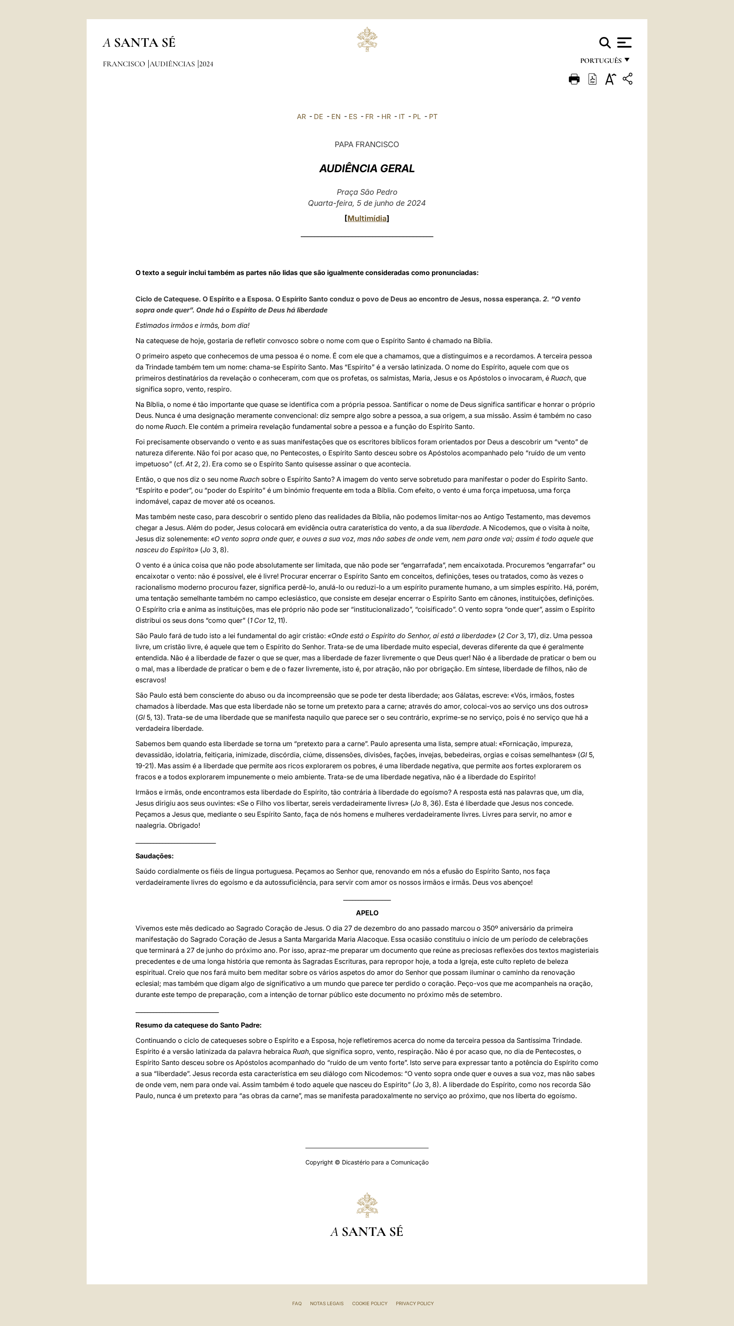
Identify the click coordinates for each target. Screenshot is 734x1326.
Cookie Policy (369, 1303)
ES (353, 116)
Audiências (173, 63)
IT (402, 116)
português (600, 62)
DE (318, 116)
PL (417, 116)
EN (336, 116)
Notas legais (327, 1303)
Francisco (125, 63)
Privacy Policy (415, 1303)
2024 (206, 63)
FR (369, 116)
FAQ (297, 1303)
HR (386, 116)
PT (433, 116)
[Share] (629, 80)
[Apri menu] (623, 42)
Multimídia (367, 218)
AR (301, 116)
